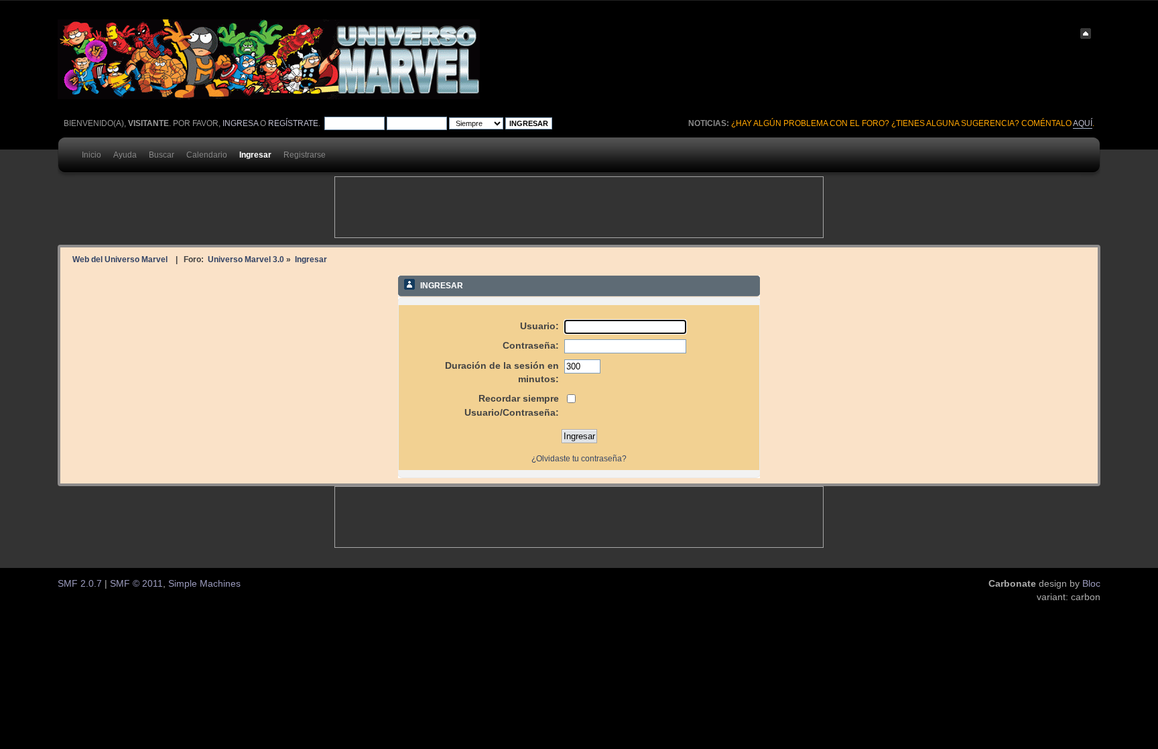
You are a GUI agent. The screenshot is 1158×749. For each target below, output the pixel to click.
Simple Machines (204, 584)
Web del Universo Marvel (120, 259)
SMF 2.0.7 (80, 584)
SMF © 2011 (136, 584)
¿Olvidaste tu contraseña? (579, 458)
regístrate (293, 123)
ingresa (240, 123)
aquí (1082, 123)
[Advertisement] (579, 207)
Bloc (1091, 584)
